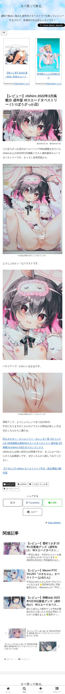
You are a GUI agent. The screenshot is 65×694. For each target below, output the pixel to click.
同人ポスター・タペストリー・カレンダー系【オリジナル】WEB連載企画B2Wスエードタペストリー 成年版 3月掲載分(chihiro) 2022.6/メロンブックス (32, 443)
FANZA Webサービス (22, 84)
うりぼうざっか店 (40, 484)
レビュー (10, 484)
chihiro (23, 484)
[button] (32, 512)
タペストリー (12, 488)
